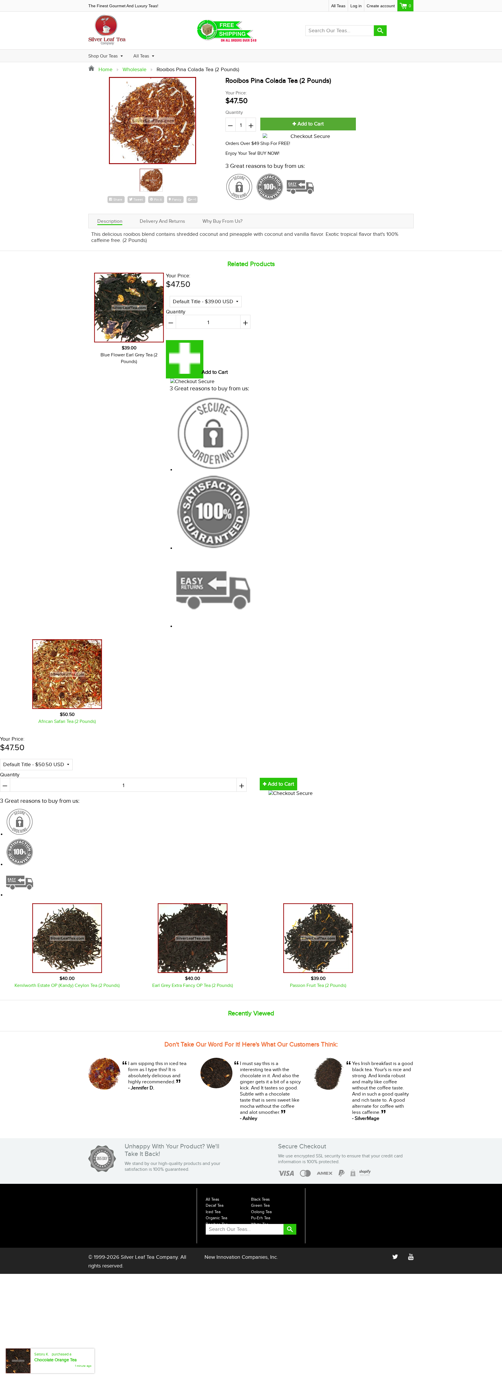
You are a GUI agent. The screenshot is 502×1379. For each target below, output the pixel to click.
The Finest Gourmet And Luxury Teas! (123, 5)
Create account (381, 5)
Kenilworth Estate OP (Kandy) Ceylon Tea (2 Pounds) (67, 985)
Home (104, 70)
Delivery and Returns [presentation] (162, 221)
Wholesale (134, 70)
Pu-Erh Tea (260, 1218)
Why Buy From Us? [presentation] (222, 221)
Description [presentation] (109, 221)
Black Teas (260, 1199)
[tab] (110, 221)
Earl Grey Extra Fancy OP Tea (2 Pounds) (192, 985)
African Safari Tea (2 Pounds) (67, 721)
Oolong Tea (261, 1212)
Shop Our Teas (103, 56)
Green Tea (260, 1205)
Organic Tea (216, 1218)
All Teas (338, 5)
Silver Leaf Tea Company (149, 1257)
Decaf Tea (214, 1205)
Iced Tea (213, 1212)
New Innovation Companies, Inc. (241, 1257)
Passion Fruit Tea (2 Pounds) (318, 985)
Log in (356, 5)
